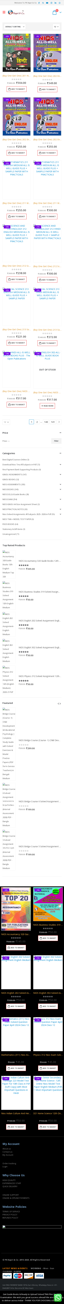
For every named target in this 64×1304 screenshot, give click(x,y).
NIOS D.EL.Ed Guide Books (13, 494)
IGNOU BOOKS (8, 479)
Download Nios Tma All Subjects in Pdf (19, 464)
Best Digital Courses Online (14, 459)
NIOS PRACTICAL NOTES (13, 509)
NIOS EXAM (7, 499)
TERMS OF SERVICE (11, 1211)
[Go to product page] (9, 564)
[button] (4, 12)
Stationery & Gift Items (12, 529)
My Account (7, 1154)
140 (46, 421)
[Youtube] (47, 3)
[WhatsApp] (60, 3)
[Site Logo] (16, 12)
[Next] (59, 422)
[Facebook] (39, 3)
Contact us (7, 1151)
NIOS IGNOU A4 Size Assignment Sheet (19, 504)
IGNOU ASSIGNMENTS (12, 474)
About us (6, 1148)
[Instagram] (51, 3)
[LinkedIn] (55, 3)
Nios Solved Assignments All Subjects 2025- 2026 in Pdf (26, 514)
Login (4, 1166)
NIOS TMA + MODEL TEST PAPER (16, 519)
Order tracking (9, 1163)
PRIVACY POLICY (9, 1214)
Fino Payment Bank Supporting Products (20, 469)
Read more (48, 406)
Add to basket (18, 89)
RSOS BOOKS (8, 524)
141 (53, 421)
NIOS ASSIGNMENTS (11, 484)
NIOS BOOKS (8, 489)
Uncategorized (9, 534)
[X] (43, 3)
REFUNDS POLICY (10, 1217)
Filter (56, 441)
